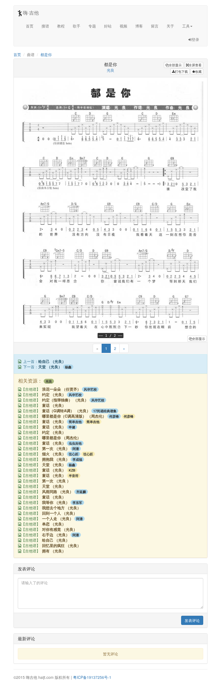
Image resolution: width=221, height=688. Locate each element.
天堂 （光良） (50, 366)
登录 (195, 39)
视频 (123, 26)
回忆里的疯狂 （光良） (61, 545)
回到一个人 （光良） (59, 513)
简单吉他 (75, 421)
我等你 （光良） (56, 502)
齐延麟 (81, 491)
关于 (170, 26)
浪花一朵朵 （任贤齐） (61, 389)
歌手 (76, 26)
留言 (154, 26)
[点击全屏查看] (19, 361)
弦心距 (73, 454)
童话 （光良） (54, 405)
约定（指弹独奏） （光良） (65, 400)
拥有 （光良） (54, 550)
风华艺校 (90, 389)
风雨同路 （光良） (57, 491)
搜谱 (45, 26)
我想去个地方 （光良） (61, 507)
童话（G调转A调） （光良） (66, 410)
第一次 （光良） (56, 448)
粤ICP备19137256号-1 (92, 677)
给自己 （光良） (52, 361)
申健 (72, 427)
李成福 (77, 459)
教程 (61, 26)
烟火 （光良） (54, 453)
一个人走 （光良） (57, 518)
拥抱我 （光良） (56, 459)
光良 (110, 70)
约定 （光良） (54, 394)
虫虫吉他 (75, 443)
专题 (92, 26)
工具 (186, 26)
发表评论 (192, 620)
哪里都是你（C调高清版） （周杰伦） (74, 416)
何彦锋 (114, 416)
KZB (72, 470)
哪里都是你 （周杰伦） (61, 437)
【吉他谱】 (30, 389)
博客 (139, 26)
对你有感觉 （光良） (59, 529)
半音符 (73, 475)
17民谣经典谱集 (104, 410)
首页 (29, 26)
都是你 (46, 54)
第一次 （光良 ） (56, 480)
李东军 (77, 502)
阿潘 (75, 448)
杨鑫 (68, 366)
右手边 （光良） (56, 534)
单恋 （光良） (54, 524)
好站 (108, 26)
